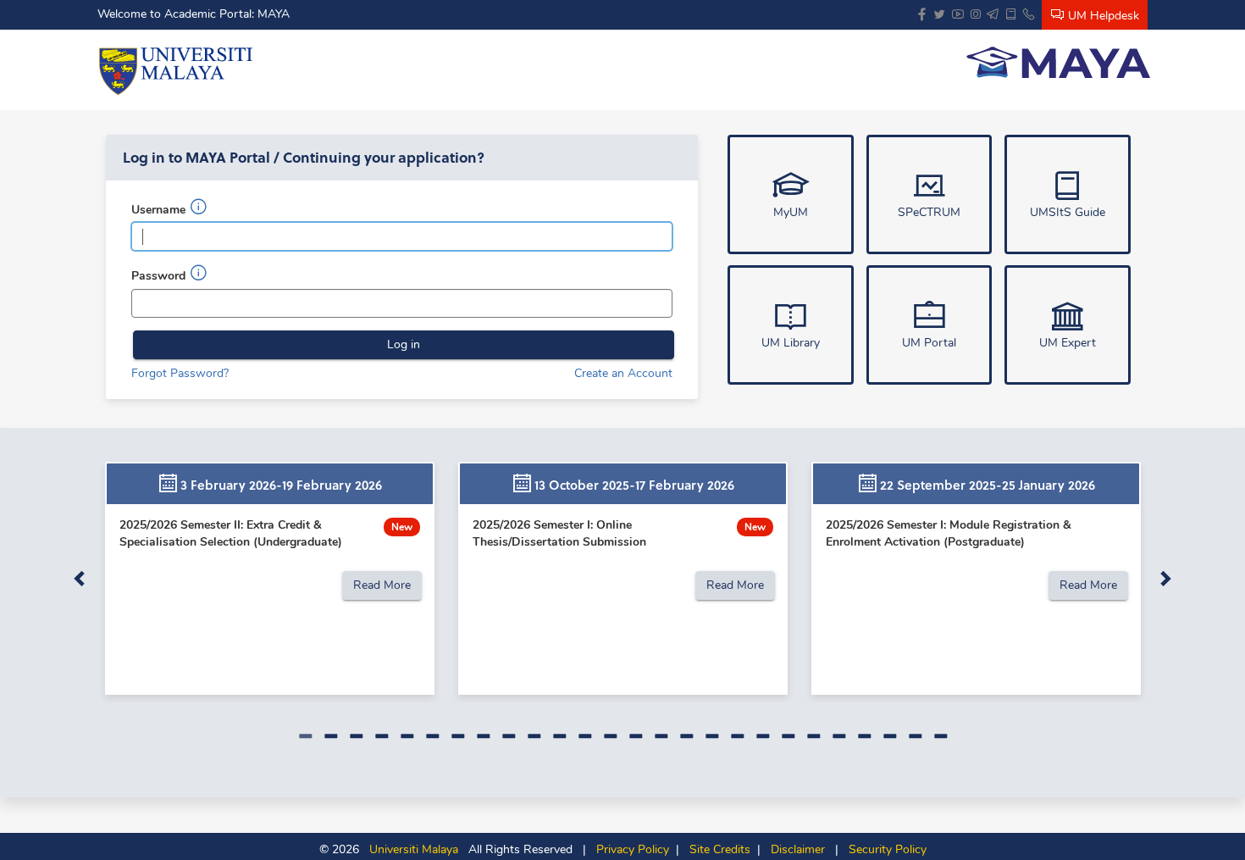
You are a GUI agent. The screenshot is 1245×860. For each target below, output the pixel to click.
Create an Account (623, 373)
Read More (382, 585)
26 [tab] (940, 735)
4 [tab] (381, 735)
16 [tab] (686, 735)
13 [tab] (609, 735)
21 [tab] (813, 735)
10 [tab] (533, 735)
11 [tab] (559, 735)
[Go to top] (1226, 824)
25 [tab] (914, 735)
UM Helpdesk (1102, 16)
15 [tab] (660, 735)
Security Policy (884, 849)
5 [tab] (406, 735)
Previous (80, 577)
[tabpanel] (270, 578)
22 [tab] (838, 735)
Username (160, 210)
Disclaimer (794, 849)
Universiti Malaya (408, 849)
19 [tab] (762, 735)
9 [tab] (508, 735)
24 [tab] (889, 735)
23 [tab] (863, 735)
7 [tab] (457, 735)
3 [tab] (355, 735)
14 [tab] (635, 735)
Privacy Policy (629, 849)
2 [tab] (330, 735)
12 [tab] (584, 735)
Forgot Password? (180, 373)
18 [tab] (736, 735)
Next (1164, 577)
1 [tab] (304, 735)
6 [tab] (431, 735)
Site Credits (716, 849)
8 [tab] (482, 735)
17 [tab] (711, 735)
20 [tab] (787, 735)
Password (160, 276)
